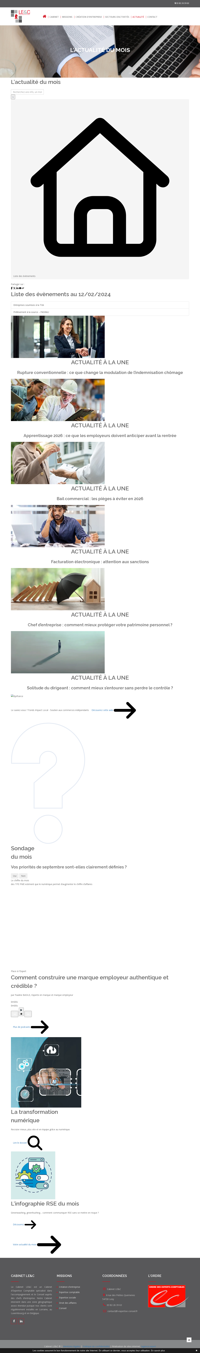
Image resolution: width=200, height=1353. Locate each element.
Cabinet (54, 17)
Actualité (138, 17)
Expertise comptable (69, 1292)
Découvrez (19, 1224)
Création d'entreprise (89, 17)
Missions (67, 17)
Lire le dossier (20, 1142)
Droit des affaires (68, 1302)
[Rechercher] (13, 97)
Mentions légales (71, 1346)
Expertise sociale (67, 1297)
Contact (152, 17)
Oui (14, 875)
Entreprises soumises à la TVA (28, 305)
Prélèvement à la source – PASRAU (31, 312)
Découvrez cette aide (103, 710)
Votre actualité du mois (25, 1244)
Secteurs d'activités (117, 17)
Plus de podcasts (22, 1026)
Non (23, 875)
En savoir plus (158, 1350)
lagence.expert (148, 1346)
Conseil (62, 1308)
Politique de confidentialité (96, 1346)
